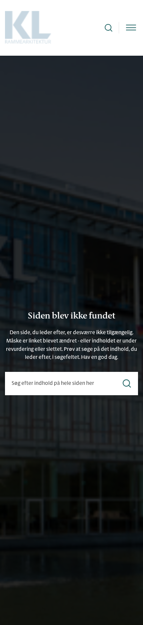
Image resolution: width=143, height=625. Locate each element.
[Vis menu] (131, 27)
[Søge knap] (108, 27)
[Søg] (127, 384)
